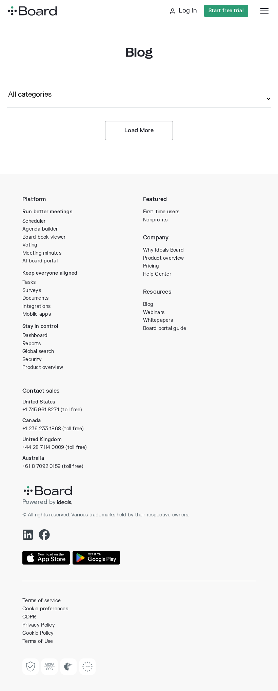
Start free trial (226, 11)
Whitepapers (158, 320)
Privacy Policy (38, 625)
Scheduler (33, 221)
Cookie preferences (45, 609)
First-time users (161, 212)
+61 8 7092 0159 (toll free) (52, 466)
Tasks (29, 282)
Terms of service (41, 601)
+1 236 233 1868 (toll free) (53, 429)
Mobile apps (36, 314)
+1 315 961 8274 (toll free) (52, 410)
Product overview (42, 367)
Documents (35, 298)
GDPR (29, 617)
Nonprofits (155, 220)
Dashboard (34, 335)
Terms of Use (37, 641)
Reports (31, 344)
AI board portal (40, 261)
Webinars (153, 312)
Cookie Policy (38, 633)
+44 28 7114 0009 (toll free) (54, 447)
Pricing (151, 266)
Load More (139, 130)
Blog (148, 304)
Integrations (36, 306)
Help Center (157, 274)
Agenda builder (40, 229)
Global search (38, 351)
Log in (187, 11)
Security (32, 359)
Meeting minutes (41, 253)
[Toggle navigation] (264, 11)
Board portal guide (164, 328)
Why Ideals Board (163, 250)
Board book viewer (43, 237)
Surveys (31, 290)
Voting (30, 245)
